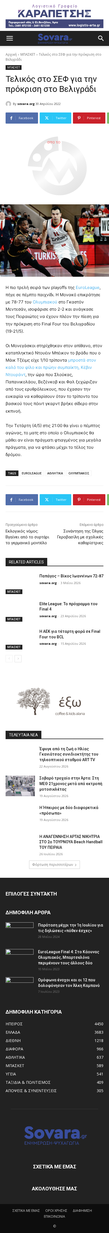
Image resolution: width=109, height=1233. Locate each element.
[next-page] (18, 658)
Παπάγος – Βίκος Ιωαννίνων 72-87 (71, 576)
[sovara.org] (9, 104)
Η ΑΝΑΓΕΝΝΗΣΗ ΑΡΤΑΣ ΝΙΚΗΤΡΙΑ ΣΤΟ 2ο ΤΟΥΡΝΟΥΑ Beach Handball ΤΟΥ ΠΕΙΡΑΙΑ (71, 842)
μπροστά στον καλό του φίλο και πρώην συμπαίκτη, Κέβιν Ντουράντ (51, 367)
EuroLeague (87, 287)
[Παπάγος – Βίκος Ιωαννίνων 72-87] (20, 583)
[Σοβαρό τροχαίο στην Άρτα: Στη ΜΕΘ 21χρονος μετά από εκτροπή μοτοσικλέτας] (20, 786)
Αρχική (11, 54)
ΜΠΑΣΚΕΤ (27, 54)
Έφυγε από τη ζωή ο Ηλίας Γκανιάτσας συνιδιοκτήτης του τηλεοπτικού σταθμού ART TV (68, 754)
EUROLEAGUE (32, 473)
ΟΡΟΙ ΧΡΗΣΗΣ (56, 1210)
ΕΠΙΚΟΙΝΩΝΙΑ (54, 1216)
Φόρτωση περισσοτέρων (52, 864)
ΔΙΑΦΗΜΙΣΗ (82, 1210)
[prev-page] (9, 658)
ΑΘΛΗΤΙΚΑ (55, 473)
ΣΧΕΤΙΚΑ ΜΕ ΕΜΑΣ (26, 1210)
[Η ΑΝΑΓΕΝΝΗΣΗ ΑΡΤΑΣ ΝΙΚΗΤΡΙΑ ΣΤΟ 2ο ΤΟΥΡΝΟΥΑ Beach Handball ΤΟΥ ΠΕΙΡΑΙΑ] (20, 844)
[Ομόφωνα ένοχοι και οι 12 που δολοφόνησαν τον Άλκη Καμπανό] (20, 987)
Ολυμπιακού (45, 302)
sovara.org (26, 104)
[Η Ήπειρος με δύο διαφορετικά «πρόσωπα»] (20, 815)
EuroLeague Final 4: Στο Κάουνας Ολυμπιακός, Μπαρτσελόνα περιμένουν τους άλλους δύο (68, 957)
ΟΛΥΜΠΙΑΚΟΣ (78, 473)
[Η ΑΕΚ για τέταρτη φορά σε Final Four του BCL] (20, 639)
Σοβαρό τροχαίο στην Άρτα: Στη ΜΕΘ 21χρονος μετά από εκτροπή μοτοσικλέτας (70, 783)
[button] (9, 38)
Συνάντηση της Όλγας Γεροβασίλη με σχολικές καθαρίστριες (80, 537)
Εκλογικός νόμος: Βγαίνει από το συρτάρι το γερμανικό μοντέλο (27, 537)
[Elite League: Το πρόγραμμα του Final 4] (20, 611)
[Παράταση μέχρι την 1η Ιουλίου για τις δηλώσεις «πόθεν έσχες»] (20, 932)
